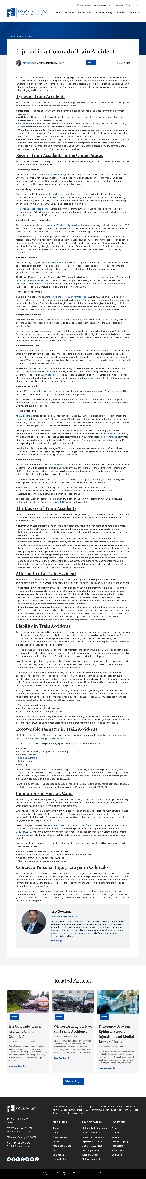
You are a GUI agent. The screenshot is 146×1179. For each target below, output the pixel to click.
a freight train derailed (42, 319)
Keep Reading (15, 1066)
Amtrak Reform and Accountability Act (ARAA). (70, 825)
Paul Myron (58, 1036)
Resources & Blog (104, 12)
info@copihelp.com (23, 1146)
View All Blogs (73, 1081)
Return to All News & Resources (24, 36)
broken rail (119, 334)
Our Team (70, 12)
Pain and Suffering (27, 757)
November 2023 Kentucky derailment (63, 225)
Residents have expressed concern (34, 208)
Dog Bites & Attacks (92, 1145)
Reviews (56, 1141)
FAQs (55, 1150)
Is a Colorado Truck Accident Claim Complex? (25, 1032)
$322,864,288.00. (24, 831)
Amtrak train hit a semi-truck (56, 194)
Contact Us (134, 12)
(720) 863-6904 (132, 5)
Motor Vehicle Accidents (94, 1128)
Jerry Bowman (29, 63)
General (91, 63)
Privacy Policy (59, 1159)
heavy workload (109, 436)
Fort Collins (117, 1145)
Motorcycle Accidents (93, 1159)
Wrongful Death (90, 1154)
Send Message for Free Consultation (95, 5)
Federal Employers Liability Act (49, 738)
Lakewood (117, 1154)
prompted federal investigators (32, 280)
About (59, 12)
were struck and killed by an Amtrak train (65, 296)
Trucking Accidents (92, 1150)
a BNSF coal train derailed (50, 262)
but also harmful (51, 371)
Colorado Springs (121, 1141)
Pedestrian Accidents (93, 1137)
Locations (120, 12)
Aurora (115, 1132)
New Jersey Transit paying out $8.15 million (50, 502)
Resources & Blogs (61, 1145)
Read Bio (55, 940)
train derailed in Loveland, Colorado (57, 174)
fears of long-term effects (95, 378)
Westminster (118, 1150)
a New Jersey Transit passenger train (62, 464)
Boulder (116, 1137)
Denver (115, 1128)
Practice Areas (85, 12)
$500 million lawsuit (49, 374)
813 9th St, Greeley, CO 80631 (21, 1137)
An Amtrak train (24, 415)
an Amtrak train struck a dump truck (48, 391)
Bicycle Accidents (91, 1132)
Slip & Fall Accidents (92, 1141)
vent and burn (53, 363)
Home (55, 1128)
